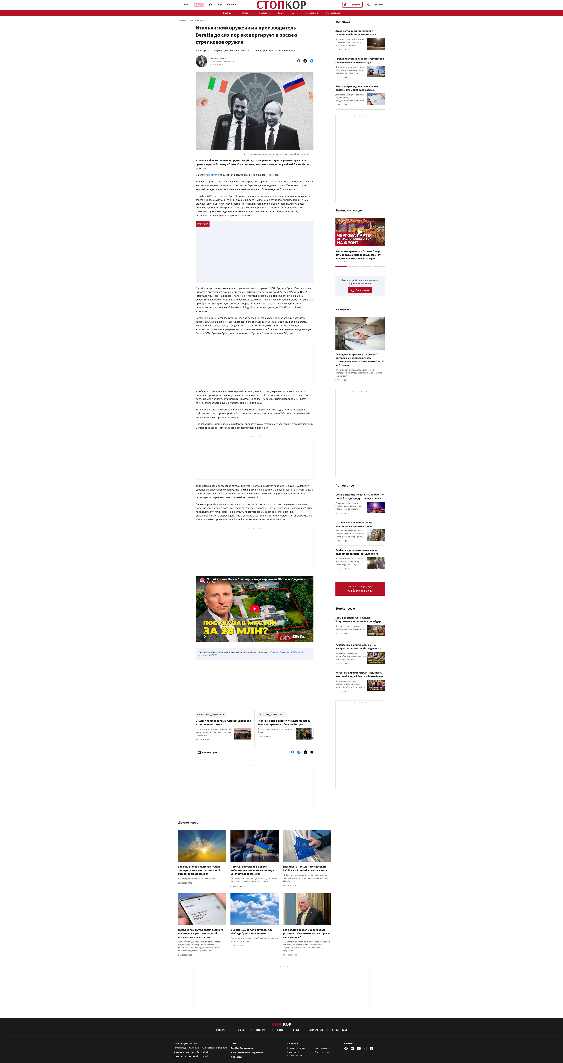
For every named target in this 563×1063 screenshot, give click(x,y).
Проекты (227, 13)
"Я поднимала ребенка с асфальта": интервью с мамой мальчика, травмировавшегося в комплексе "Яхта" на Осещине (359, 360)
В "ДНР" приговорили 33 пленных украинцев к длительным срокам (223, 722)
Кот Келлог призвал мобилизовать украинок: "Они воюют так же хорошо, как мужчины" (306, 933)
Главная (182, 20)
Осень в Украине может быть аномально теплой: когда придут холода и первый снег (359, 498)
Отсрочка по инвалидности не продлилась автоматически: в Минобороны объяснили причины (356, 526)
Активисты (236, 1057)
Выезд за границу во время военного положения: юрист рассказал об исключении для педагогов (200, 933)
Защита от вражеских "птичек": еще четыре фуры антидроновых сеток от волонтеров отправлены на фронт (358, 255)
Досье (294, 13)
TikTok (213, 655)
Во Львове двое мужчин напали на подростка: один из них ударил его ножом (356, 553)
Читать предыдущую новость (211, 714)
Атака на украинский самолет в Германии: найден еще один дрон (355, 32)
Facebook (284, 652)
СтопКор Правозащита (242, 1048)
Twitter (301, 652)
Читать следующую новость (272, 714)
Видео (245, 13)
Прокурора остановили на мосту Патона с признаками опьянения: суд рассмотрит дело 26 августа (359, 62)
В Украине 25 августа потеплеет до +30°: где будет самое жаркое (251, 931)
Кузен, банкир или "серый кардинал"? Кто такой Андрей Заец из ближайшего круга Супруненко (359, 676)
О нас (233, 1043)
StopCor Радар (333, 13)
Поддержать (355, 4)
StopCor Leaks (311, 13)
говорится (211, 175)
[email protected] (200, 1056)
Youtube (293, 652)
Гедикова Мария (218, 58)
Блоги (281, 13)
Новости (263, 13)
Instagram (203, 655)
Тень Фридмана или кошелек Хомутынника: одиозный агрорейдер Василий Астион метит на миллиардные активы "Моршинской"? (359, 623)
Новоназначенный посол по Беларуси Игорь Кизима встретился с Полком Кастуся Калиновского (283, 724)
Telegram (275, 652)
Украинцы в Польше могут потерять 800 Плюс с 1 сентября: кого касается (305, 868)
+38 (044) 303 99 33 (360, 591)
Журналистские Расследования (247, 1052)
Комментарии (209, 752)
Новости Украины (197, 20)
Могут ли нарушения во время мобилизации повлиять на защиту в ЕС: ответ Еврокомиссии (252, 870)
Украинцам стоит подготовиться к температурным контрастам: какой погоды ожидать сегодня (199, 870)
